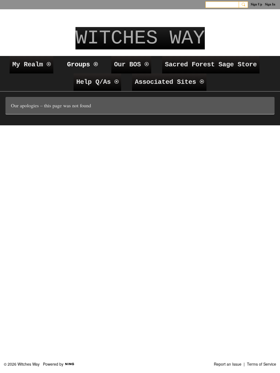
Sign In (270, 4)
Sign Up (256, 4)
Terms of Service (261, 364)
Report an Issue (227, 364)
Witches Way (140, 38)
